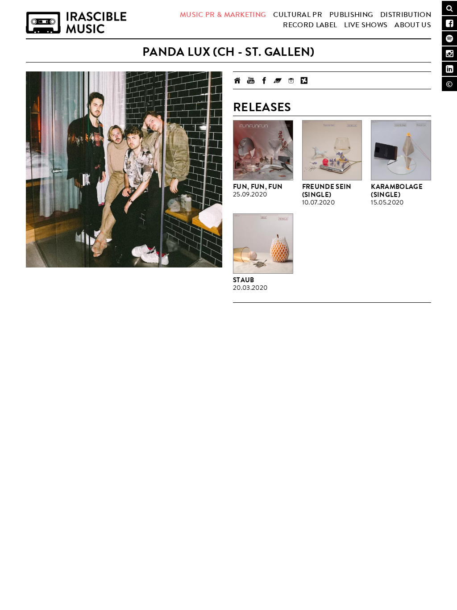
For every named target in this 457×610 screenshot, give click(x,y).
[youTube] (250, 80)
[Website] (237, 80)
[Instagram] (291, 80)
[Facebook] (264, 80)
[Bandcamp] (277, 80)
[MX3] (304, 80)
